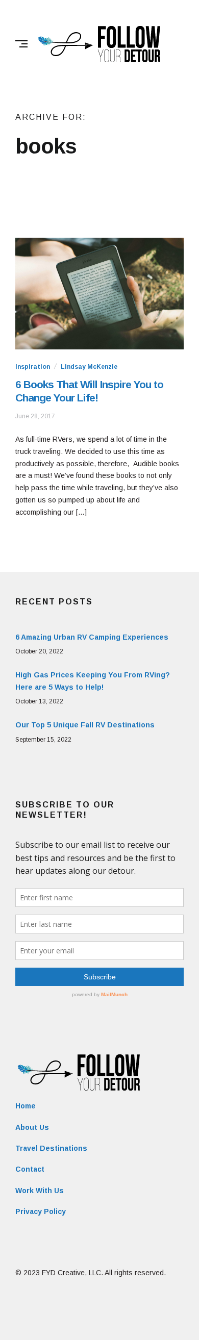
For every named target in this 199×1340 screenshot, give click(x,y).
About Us (32, 1127)
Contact (29, 1169)
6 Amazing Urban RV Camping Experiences (91, 637)
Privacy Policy (40, 1211)
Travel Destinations (51, 1148)
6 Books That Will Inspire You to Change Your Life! (89, 390)
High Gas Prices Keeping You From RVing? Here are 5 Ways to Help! (92, 681)
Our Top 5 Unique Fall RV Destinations (85, 725)
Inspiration (32, 366)
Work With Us (39, 1190)
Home (25, 1106)
